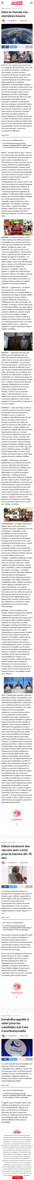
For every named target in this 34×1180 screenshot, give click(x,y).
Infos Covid (20, 842)
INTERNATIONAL (16, 8)
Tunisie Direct (12, 21)
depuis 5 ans (24, 21)
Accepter (17, 1177)
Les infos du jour (16, 1015)
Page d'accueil (5, 8)
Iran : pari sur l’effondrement (13, 140)
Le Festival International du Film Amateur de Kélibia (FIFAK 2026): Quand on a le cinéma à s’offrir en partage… (17, 145)
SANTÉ (13, 842)
